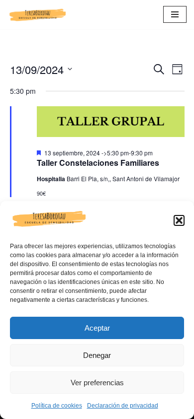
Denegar (97, 355)
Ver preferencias (97, 382)
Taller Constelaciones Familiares (98, 162)
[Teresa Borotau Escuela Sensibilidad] (37, 14)
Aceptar (97, 328)
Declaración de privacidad (122, 405)
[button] (179, 220)
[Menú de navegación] (175, 14)
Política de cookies (56, 405)
